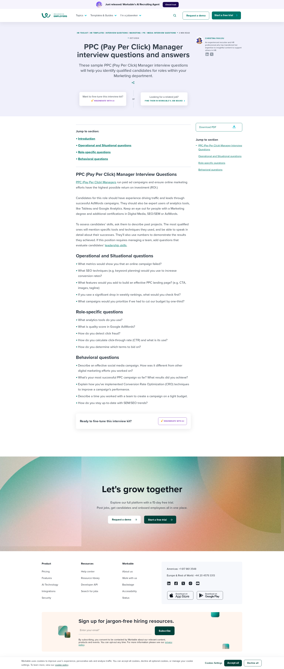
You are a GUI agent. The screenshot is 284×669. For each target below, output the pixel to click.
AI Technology (50, 584)
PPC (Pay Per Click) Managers (96, 182)
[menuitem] (80, 15)
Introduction (86, 139)
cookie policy (61, 665)
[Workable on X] (190, 584)
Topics (79, 15)
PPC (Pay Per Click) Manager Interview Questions (220, 147)
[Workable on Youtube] (183, 584)
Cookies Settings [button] (213, 663)
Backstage (128, 584)
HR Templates (97, 33)
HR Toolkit (82, 33)
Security (46, 597)
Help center (88, 571)
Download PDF (207, 127)
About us (127, 571)
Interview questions (117, 33)
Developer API (89, 584)
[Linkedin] (207, 54)
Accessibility (129, 591)
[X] (212, 54)
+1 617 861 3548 (187, 569)
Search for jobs (89, 591)
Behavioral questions (93, 159)
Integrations (48, 591)
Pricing (46, 571)
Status (125, 597)
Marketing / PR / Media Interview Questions (153, 33)
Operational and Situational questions (104, 145)
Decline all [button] (253, 663)
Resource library (90, 578)
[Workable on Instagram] (198, 584)
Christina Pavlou (214, 38)
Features (47, 578)
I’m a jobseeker (129, 15)
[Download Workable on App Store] (180, 595)
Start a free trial (223, 15)
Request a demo (196, 15)
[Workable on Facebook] (176, 584)
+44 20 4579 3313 (205, 575)
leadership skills (116, 245)
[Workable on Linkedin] (169, 584)
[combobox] (175, 15)
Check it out (170, 4)
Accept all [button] (233, 663)
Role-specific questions (94, 152)
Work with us (129, 578)
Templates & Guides (101, 15)
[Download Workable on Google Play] (209, 595)
